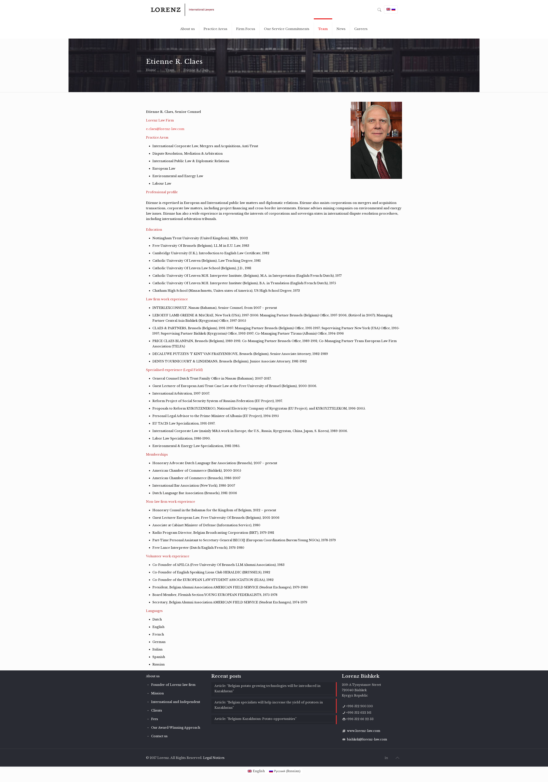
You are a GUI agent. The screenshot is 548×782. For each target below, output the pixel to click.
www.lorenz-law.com (363, 731)
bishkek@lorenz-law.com (367, 739)
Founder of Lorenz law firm (173, 685)
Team (169, 70)
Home (151, 70)
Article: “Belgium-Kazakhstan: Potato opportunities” (255, 719)
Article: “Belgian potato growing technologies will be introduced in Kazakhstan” (267, 688)
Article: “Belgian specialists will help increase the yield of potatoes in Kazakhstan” (268, 705)
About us (153, 676)
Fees (154, 719)
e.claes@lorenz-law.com (165, 129)
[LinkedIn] (386, 758)
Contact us (159, 736)
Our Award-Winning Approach (175, 728)
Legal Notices (214, 758)
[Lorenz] (182, 9)
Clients (156, 710)
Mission (157, 693)
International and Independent (175, 702)
